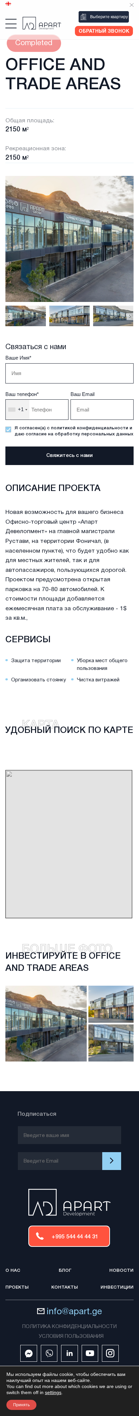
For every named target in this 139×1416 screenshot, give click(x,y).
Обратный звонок (104, 31)
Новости (121, 1270)
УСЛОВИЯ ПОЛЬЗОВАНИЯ (71, 1336)
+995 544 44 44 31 (75, 1236)
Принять (21, 1405)
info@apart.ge (74, 1312)
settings (53, 1392)
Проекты (17, 1287)
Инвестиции (117, 1287)
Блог (65, 1270)
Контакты (64, 1287)
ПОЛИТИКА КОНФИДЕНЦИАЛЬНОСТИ (69, 1326)
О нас (12, 1270)
